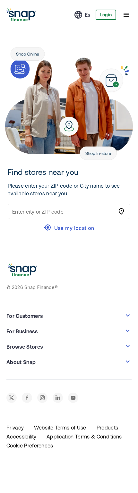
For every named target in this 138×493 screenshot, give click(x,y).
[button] (69, 315)
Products (107, 427)
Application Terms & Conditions (84, 436)
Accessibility (21, 436)
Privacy (15, 427)
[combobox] (62, 211)
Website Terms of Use (60, 427)
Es (88, 15)
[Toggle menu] (126, 14)
